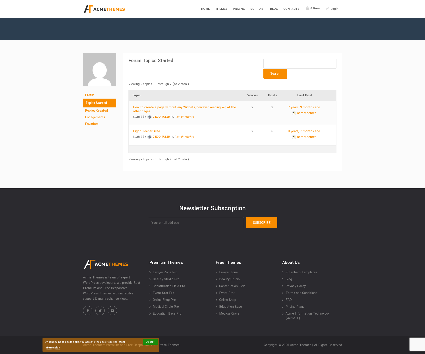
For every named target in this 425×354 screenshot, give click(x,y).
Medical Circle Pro (166, 306)
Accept (150, 342)
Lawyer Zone (228, 272)
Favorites (92, 124)
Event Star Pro (163, 293)
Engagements (95, 117)
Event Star (227, 293)
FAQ (289, 300)
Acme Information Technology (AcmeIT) (308, 316)
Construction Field (232, 286)
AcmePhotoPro (184, 117)
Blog (274, 9)
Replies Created (96, 110)
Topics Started (96, 103)
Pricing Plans (295, 306)
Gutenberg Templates (301, 272)
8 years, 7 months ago (304, 131)
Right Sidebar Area (146, 131)
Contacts (291, 9)
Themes (221, 9)
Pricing (239, 9)
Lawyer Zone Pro (165, 272)
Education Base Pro (167, 313)
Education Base (230, 306)
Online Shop (227, 300)
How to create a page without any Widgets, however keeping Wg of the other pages (184, 109)
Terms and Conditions (301, 293)
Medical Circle (229, 313)
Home (205, 9)
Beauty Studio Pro (166, 279)
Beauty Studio (229, 279)
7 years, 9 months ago (304, 107)
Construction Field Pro (169, 286)
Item (315, 8)
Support (257, 9)
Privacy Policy (296, 286)
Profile (90, 95)
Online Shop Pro (164, 300)
